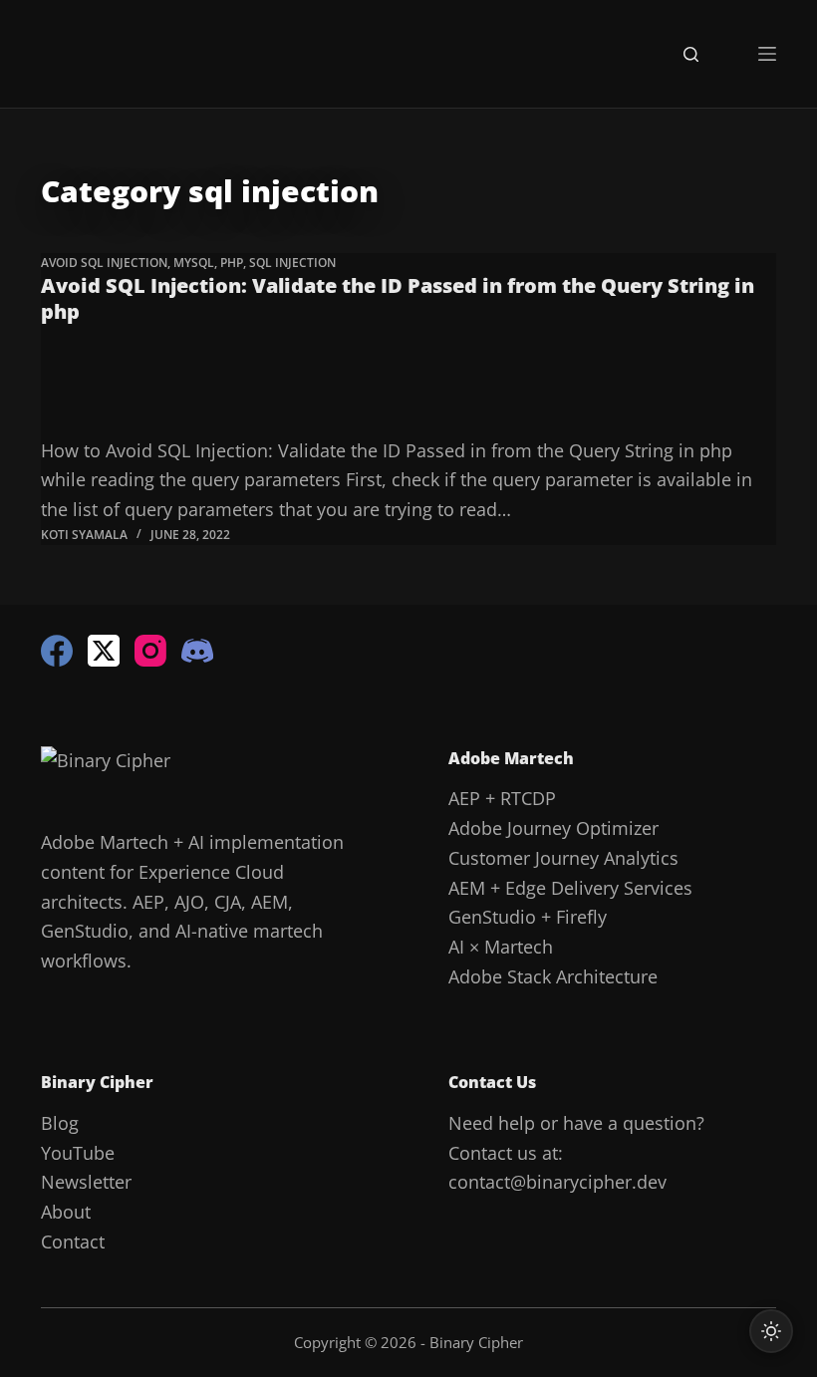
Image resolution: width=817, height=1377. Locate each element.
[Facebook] (57, 651)
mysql (193, 262)
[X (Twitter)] (104, 651)
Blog (60, 1123)
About (66, 1212)
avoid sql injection (104, 262)
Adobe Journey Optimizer (553, 828)
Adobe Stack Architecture (553, 976)
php (231, 262)
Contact (73, 1241)
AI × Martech (500, 947)
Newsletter (86, 1182)
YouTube (78, 1153)
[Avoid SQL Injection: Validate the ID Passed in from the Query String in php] (408, 388)
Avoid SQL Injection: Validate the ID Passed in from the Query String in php (397, 298)
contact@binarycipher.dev (557, 1182)
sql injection (292, 262)
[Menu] (767, 54)
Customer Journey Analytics (563, 858)
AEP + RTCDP (502, 798)
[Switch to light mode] (771, 1331)
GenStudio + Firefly (527, 917)
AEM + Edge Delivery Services (570, 888)
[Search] (690, 54)
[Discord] (197, 651)
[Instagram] (150, 651)
